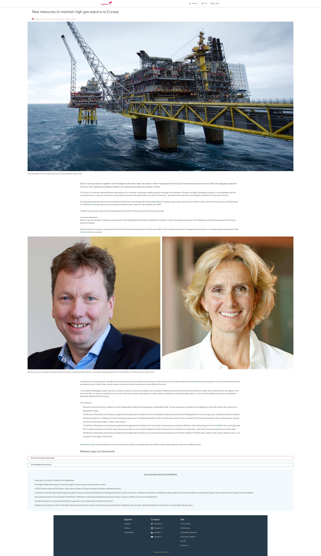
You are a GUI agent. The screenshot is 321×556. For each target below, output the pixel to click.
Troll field (216, 426)
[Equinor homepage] (106, 3)
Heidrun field (91, 205)
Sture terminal (86, 232)
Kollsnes (197, 382)
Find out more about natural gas (43, 458)
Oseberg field (155, 202)
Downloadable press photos (41, 464)
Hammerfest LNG (87, 445)
